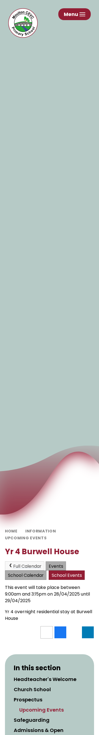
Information (40, 531)
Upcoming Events (26, 538)
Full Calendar (27, 566)
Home (11, 531)
